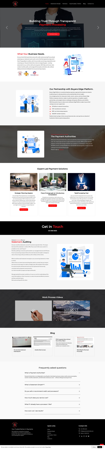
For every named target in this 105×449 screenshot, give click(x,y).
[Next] (98, 27)
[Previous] (7, 27)
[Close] (103, 447)
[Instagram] (84, 436)
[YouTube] (88, 436)
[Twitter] (86, 436)
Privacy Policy (48, 447)
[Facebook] (79, 436)
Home (48, 429)
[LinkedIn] (82, 436)
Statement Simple (51, 431)
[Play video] (33, 310)
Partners (49, 433)
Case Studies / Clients (51, 434)
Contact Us (49, 438)
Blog (48, 436)
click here (61, 149)
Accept (99, 447)
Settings (94, 447)
